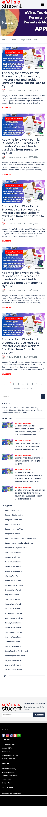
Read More (6, 108)
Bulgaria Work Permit (23, 423)
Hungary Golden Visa (13, 519)
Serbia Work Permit (12, 642)
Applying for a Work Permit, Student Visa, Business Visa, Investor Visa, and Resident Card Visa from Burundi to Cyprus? (21, 146)
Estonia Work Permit (13, 576)
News (14, 40)
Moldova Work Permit (13, 613)
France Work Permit (13, 581)
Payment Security (9, 769)
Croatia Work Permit (13, 562)
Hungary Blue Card (12, 524)
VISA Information (8, 759)
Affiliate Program (8, 772)
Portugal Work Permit (13, 632)
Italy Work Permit (12, 595)
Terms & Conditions (10, 776)
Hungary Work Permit (13, 510)
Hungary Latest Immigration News (19, 543)
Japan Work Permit (12, 599)
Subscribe (39, 715)
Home (4, 40)
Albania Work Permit (13, 552)
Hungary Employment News (16, 548)
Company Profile (8, 744)
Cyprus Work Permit (14, 52)
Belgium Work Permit (13, 660)
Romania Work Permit (13, 637)
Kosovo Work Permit (13, 604)
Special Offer (7, 748)
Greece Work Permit (13, 590)
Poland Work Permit (13, 627)
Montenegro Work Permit (15, 656)
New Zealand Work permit (15, 618)
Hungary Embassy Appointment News (20, 538)
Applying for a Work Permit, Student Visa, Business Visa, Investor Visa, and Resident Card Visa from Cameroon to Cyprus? (22, 279)
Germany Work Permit (14, 585)
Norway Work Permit (13, 623)
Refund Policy (7, 783)
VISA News (6, 751)
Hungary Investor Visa (14, 529)
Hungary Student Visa (14, 515)
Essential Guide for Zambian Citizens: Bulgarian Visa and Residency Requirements (27, 446)
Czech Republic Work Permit (16, 651)
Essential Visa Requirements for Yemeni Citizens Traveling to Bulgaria (29, 461)
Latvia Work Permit (12, 609)
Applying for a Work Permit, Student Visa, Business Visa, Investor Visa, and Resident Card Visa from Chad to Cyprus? (21, 346)
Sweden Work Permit (13, 646)
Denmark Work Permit (14, 571)
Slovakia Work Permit (13, 670)
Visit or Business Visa (10, 755)
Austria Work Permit (13, 566)
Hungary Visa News (13, 534)
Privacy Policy (7, 779)
